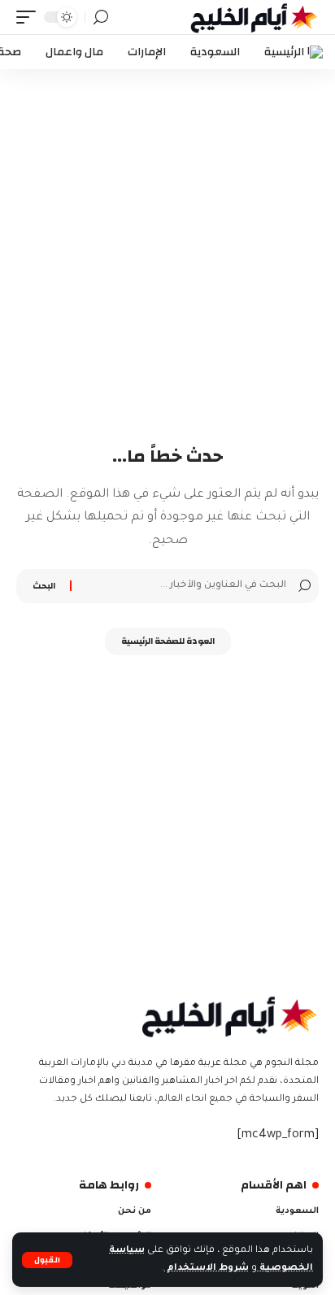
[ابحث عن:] (181, 586)
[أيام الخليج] (254, 17)
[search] (100, 17)
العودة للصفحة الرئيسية (168, 641)
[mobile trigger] (30, 17)
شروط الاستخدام (206, 1268)
